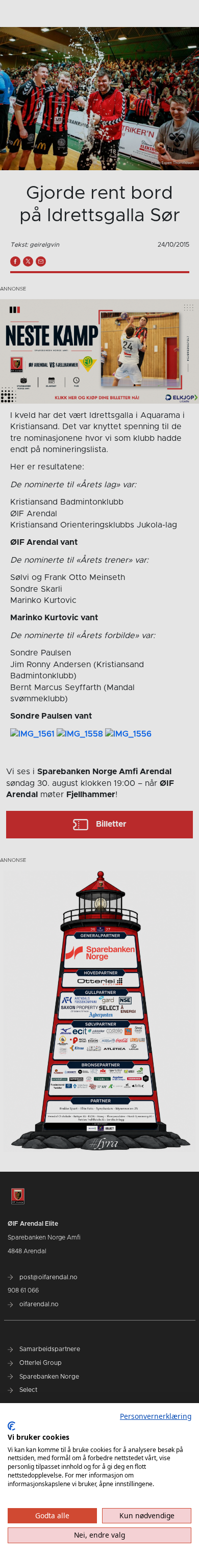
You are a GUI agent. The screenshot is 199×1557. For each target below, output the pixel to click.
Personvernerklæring (155, 1416)
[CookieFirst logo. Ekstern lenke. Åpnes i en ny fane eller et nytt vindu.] (11, 1426)
